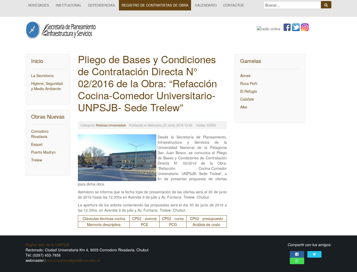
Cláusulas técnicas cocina (104, 218)
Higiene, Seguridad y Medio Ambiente (47, 86)
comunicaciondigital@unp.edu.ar (73, 260)
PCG (173, 224)
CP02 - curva (173, 218)
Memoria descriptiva (103, 224)
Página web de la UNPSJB (47, 244)
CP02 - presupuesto (206, 218)
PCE (144, 224)
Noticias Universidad (111, 125)
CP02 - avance (144, 218)
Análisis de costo (206, 224)
